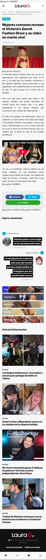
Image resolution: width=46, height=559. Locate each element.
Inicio (4, 12)
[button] (3, 5)
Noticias (10, 12)
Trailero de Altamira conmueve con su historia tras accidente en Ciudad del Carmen (22, 519)
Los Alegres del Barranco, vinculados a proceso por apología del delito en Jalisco (22, 376)
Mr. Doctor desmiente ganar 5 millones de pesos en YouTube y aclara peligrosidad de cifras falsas (22, 470)
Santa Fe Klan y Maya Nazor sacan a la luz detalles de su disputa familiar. (22, 423)
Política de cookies (32, 547)
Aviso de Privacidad (14, 547)
